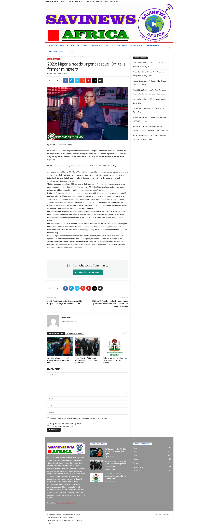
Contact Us (89, 2)
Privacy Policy (101, 2)
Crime (85, 45)
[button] (169, 48)
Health (109, 45)
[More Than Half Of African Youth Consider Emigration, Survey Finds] (87, 346)
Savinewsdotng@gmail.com (66, 503)
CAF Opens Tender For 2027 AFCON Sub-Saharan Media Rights (58, 360)
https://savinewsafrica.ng (69, 321)
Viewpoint (97, 45)
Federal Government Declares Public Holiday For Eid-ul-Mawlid (115, 360)
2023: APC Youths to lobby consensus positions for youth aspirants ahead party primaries (110, 304)
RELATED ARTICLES (56, 333)
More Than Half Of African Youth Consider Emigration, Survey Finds (86, 360)
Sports (72, 51)
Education (122, 45)
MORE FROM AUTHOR (74, 333)
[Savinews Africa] (109, 23)
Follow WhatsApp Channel (87, 272)
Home (71, 2)
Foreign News (138, 467)
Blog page (114, 2)
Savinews (52, 73)
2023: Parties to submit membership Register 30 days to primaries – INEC (64, 302)
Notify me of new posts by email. (62, 426)
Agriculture (137, 45)
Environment (153, 45)
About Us (79, 2)
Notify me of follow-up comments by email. (65, 424)
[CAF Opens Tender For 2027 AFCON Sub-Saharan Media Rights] (60, 346)
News (62, 45)
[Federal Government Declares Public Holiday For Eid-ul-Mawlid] (115, 346)
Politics (75, 45)
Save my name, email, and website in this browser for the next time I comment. (79, 418)
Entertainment (57, 51)
